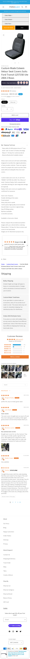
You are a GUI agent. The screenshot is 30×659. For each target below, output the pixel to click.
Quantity (3, 106)
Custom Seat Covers (12, 264)
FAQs (4, 567)
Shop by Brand (7, 594)
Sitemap (5, 540)
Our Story (6, 523)
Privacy (5, 544)
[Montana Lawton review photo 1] (5, 447)
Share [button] (4, 259)
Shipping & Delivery (9, 559)
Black (4, 102)
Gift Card (6, 602)
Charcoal (12, 102)
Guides (5, 608)
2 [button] (12, 502)
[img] (5, 395)
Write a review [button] (15, 357)
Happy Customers (8, 532)
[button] (3, 7)
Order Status (7, 536)
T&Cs (4, 571)
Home (3, 264)
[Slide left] (11, 63)
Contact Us (6, 555)
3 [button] (15, 502)
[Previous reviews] (3, 245)
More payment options (15, 123)
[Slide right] (18, 63)
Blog (4, 528)
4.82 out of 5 (19, 339)
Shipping (8, 96)
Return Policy (7, 598)
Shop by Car (7, 586)
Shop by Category (8, 590)
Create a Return (8, 575)
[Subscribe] (25, 620)
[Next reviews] (27, 245)
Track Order (7, 563)
